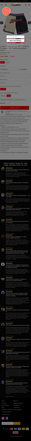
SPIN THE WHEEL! (16, 40)
